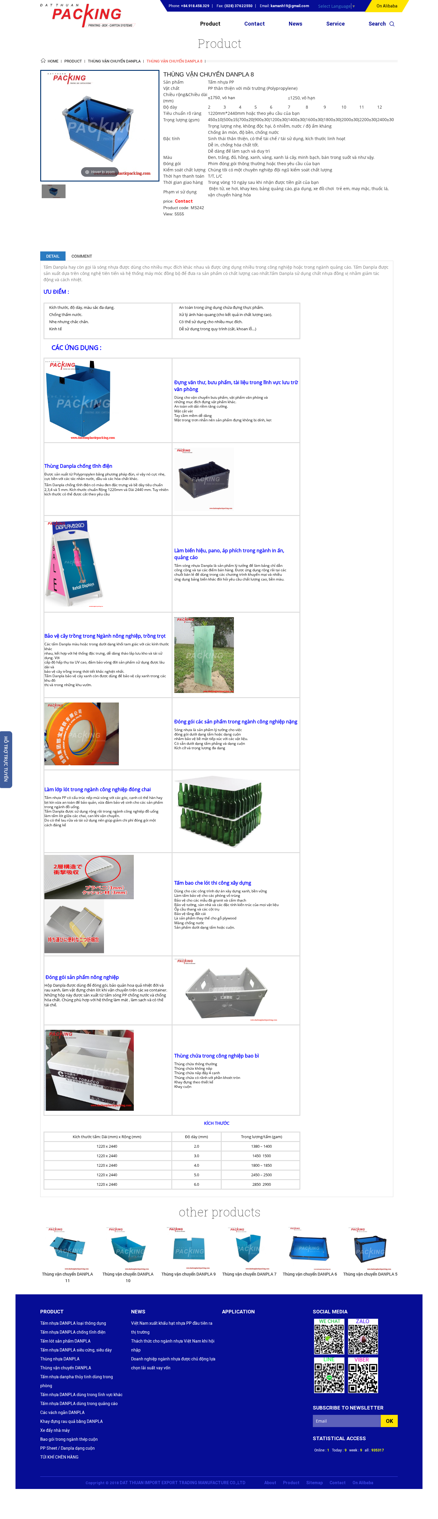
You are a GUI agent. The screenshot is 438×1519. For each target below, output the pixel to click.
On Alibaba (387, 6)
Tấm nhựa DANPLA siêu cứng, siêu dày (76, 1350)
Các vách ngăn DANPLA (62, 1412)
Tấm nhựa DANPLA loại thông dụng (73, 1323)
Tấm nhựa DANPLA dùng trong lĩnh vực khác (81, 1394)
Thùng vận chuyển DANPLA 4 (371, 1274)
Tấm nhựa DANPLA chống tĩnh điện (72, 1332)
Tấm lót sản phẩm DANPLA (65, 1341)
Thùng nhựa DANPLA (60, 1359)
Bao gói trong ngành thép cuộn (69, 1439)
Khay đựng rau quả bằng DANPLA (71, 1421)
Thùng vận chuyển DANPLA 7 (189, 1274)
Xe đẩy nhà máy (55, 1430)
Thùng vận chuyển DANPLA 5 (310, 1274)
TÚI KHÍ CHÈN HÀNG (59, 1457)
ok (389, 1421)
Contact (254, 23)
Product (210, 23)
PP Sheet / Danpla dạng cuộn (67, 1448)
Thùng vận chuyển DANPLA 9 (128, 1274)
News (295, 23)
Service (335, 23)
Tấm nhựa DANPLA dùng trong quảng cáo (79, 1403)
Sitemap (314, 1482)
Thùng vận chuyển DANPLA (65, 1367)
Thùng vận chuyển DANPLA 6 (249, 1274)
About (270, 1482)
